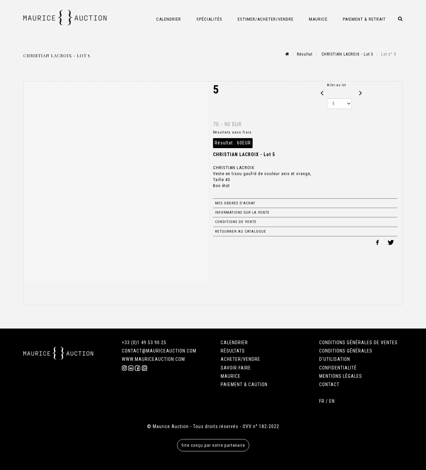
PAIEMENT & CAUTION (244, 384)
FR (321, 401)
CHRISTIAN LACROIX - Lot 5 (346, 54)
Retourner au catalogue (240, 231)
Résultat (305, 54)
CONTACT (329, 384)
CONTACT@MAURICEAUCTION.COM (159, 350)
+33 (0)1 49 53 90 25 (144, 342)
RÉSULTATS (233, 350)
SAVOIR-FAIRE (236, 367)
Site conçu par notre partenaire (213, 445)
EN (332, 401)
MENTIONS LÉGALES (340, 376)
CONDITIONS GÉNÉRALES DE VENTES (358, 342)
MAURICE (231, 376)
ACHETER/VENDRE (240, 359)
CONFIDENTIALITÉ (338, 367)
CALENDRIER (234, 342)
